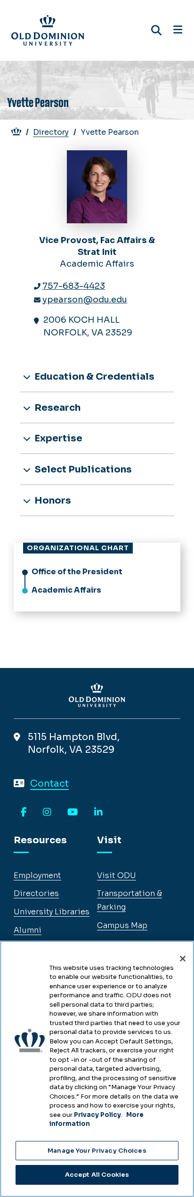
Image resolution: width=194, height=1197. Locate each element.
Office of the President (77, 572)
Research (56, 408)
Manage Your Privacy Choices (97, 1151)
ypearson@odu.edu (84, 299)
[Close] (182, 958)
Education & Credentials (93, 377)
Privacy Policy (97, 1115)
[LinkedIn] (98, 812)
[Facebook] (24, 812)
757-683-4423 (73, 286)
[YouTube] (72, 812)
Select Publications (82, 469)
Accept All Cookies (97, 1175)
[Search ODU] (156, 30)
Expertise (57, 438)
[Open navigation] (178, 30)
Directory (51, 132)
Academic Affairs (66, 590)
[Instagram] (47, 812)
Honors (51, 500)
